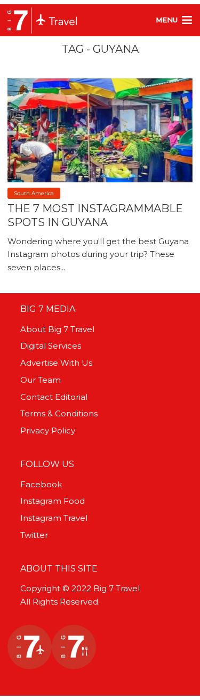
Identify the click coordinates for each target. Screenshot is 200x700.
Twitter (34, 535)
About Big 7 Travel (57, 329)
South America (34, 193)
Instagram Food (52, 501)
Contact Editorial (53, 397)
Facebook (41, 484)
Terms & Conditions (59, 413)
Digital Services (50, 346)
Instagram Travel (53, 518)
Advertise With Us (56, 363)
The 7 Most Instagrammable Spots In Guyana (95, 215)
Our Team (40, 380)
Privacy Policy (47, 430)
